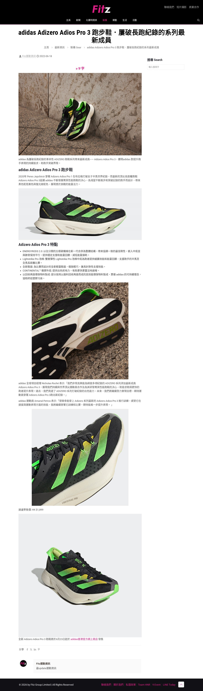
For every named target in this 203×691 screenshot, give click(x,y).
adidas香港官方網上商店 (84, 639)
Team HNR (144, 684)
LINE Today (169, 684)
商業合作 (194, 7)
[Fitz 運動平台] (101, 8)
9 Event (156, 684)
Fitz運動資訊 (29, 56)
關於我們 (118, 684)
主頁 (46, 47)
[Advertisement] (165, 115)
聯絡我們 (169, 7)
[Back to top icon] (181, 684)
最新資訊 (60, 47)
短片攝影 (182, 7)
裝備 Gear (75, 47)
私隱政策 (131, 684)
